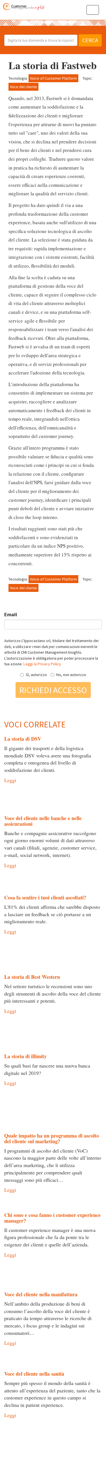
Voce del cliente (23, 86)
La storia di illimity (25, 1056)
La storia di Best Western (32, 977)
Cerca (90, 40)
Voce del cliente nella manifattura (40, 1294)
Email (10, 614)
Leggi (10, 780)
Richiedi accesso (53, 690)
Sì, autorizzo (36, 674)
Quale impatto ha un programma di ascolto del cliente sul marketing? (51, 1138)
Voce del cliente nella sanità (34, 1373)
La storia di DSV (22, 738)
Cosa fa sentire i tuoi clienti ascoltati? (45, 897)
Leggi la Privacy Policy (42, 663)
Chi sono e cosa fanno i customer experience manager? (52, 1217)
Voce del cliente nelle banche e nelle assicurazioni (43, 820)
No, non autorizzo (71, 674)
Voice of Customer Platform (53, 78)
